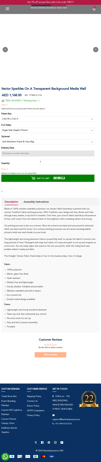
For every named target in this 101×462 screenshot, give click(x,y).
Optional (5, 137)
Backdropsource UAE (53, 451)
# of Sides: (6, 125)
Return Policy (33, 406)
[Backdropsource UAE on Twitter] (35, 442)
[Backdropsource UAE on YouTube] (61, 442)
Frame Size (6, 114)
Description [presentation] (11, 202)
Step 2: (4, 169)
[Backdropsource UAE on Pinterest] (48, 442)
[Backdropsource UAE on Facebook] (42, 442)
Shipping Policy (34, 396)
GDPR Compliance (35, 411)
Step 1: (4, 105)
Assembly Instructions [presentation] (36, 202)
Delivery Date (7, 148)
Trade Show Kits (9, 396)
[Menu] (8, 9)
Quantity (5, 163)
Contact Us (32, 401)
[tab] (11, 202)
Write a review (50, 355)
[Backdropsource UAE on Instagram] (55, 442)
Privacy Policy (33, 415)
